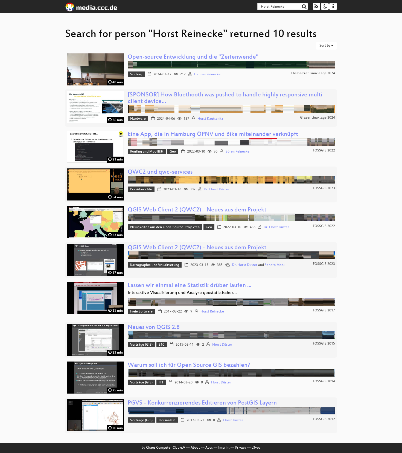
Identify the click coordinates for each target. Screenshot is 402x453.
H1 (161, 383)
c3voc (256, 448)
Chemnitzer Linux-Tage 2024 (313, 73)
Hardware (138, 119)
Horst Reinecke (212, 312)
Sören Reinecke (237, 152)
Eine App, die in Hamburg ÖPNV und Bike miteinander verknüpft (213, 134)
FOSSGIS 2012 (324, 419)
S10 (161, 345)
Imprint (224, 448)
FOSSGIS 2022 (324, 151)
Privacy (240, 448)
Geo (173, 152)
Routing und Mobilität (147, 152)
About (195, 448)
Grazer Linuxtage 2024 (317, 118)
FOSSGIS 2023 (324, 188)
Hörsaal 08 (167, 420)
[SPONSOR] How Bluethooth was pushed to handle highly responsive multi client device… (225, 98)
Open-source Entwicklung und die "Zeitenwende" (193, 57)
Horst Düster (222, 345)
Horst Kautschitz (210, 119)
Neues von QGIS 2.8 (154, 327)
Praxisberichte (141, 189)
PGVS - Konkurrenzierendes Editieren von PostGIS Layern (202, 403)
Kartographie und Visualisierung (154, 265)
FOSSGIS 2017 (324, 310)
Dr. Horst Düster (216, 189)
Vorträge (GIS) (141, 345)
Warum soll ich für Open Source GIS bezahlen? (189, 365)
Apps (209, 448)
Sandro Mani (274, 265)
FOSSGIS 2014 (324, 381)
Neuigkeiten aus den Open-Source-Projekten (165, 227)
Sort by (325, 46)
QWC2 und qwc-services (160, 172)
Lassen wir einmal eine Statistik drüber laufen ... (189, 285)
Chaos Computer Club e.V (165, 448)
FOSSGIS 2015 (324, 344)
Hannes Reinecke (207, 74)
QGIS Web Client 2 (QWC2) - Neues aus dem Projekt (197, 210)
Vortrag (136, 74)
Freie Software (141, 312)
